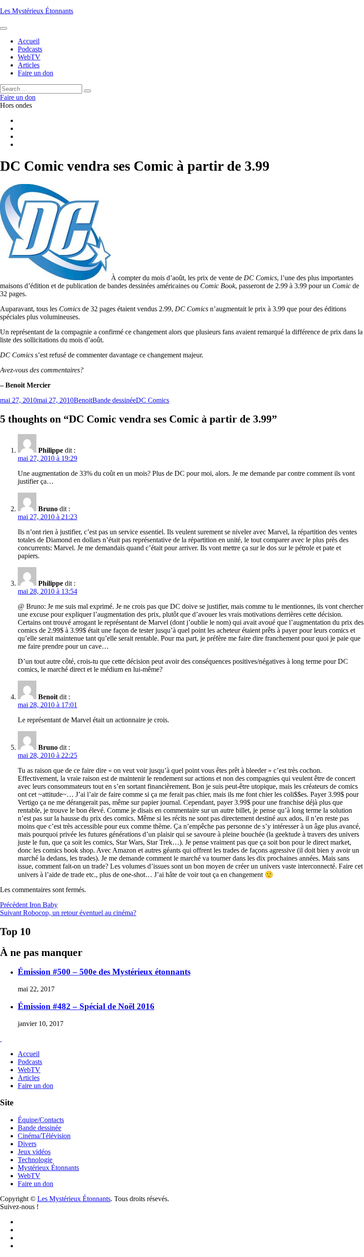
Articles (29, 1077)
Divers (27, 1143)
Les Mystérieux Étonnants (36, 11)
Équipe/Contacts (41, 1120)
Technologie (35, 1159)
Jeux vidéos (34, 1151)
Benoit (83, 400)
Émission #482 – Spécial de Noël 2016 (86, 1006)
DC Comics (152, 400)
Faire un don (35, 1085)
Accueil (29, 1053)
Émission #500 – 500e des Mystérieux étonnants (104, 971)
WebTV (29, 1069)
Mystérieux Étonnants (48, 1167)
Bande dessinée (114, 400)
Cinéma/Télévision (44, 1136)
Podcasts (30, 1061)
